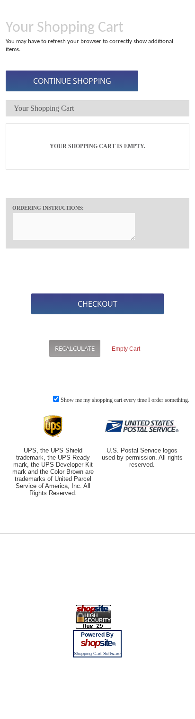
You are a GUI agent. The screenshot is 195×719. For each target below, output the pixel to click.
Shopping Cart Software (97, 653)
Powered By (97, 634)
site (97, 642)
